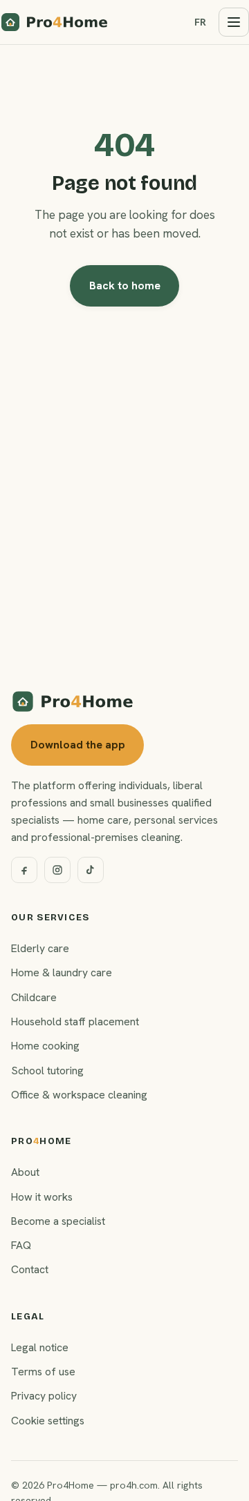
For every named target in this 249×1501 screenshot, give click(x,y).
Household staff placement (75, 1021)
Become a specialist (58, 1221)
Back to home (124, 285)
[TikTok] (90, 870)
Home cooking (45, 1045)
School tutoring (47, 1070)
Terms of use (43, 1371)
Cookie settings (47, 1420)
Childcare (34, 997)
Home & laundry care (61, 972)
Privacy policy (44, 1395)
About (25, 1172)
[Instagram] (57, 870)
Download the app (77, 744)
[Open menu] (234, 22)
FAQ (21, 1245)
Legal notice (39, 1347)
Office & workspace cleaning (79, 1094)
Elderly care (40, 948)
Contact (29, 1269)
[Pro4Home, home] (54, 22)
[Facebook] (24, 870)
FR (200, 22)
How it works (42, 1197)
